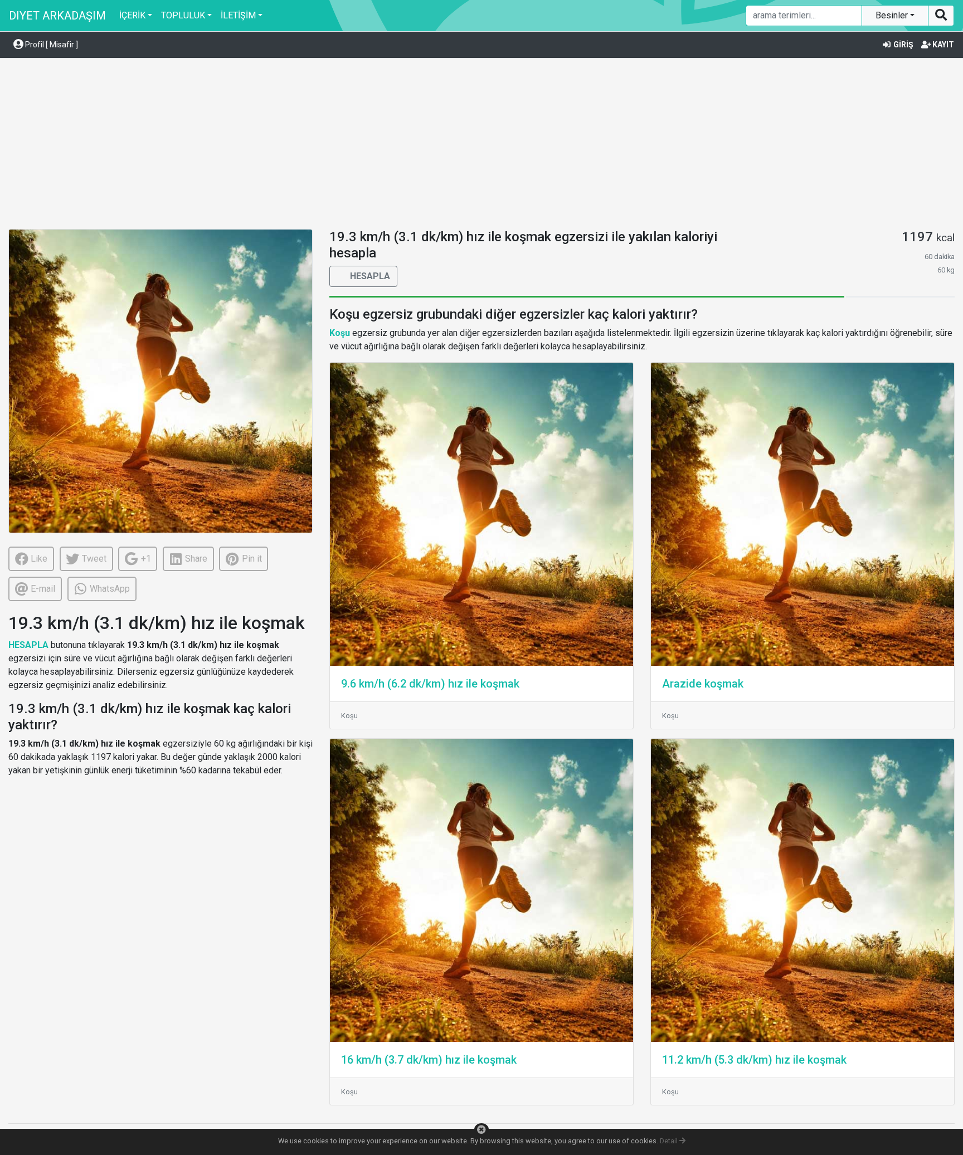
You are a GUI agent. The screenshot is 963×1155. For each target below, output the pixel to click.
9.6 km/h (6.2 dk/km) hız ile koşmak (430, 683)
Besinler (893, 15)
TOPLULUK (183, 15)
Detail (669, 1141)
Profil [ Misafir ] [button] (50, 44)
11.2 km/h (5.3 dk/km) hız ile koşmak (754, 1059)
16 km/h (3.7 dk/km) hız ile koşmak (429, 1059)
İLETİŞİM (238, 15)
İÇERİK (132, 15)
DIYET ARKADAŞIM (57, 15)
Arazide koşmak (702, 683)
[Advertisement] (481, 145)
